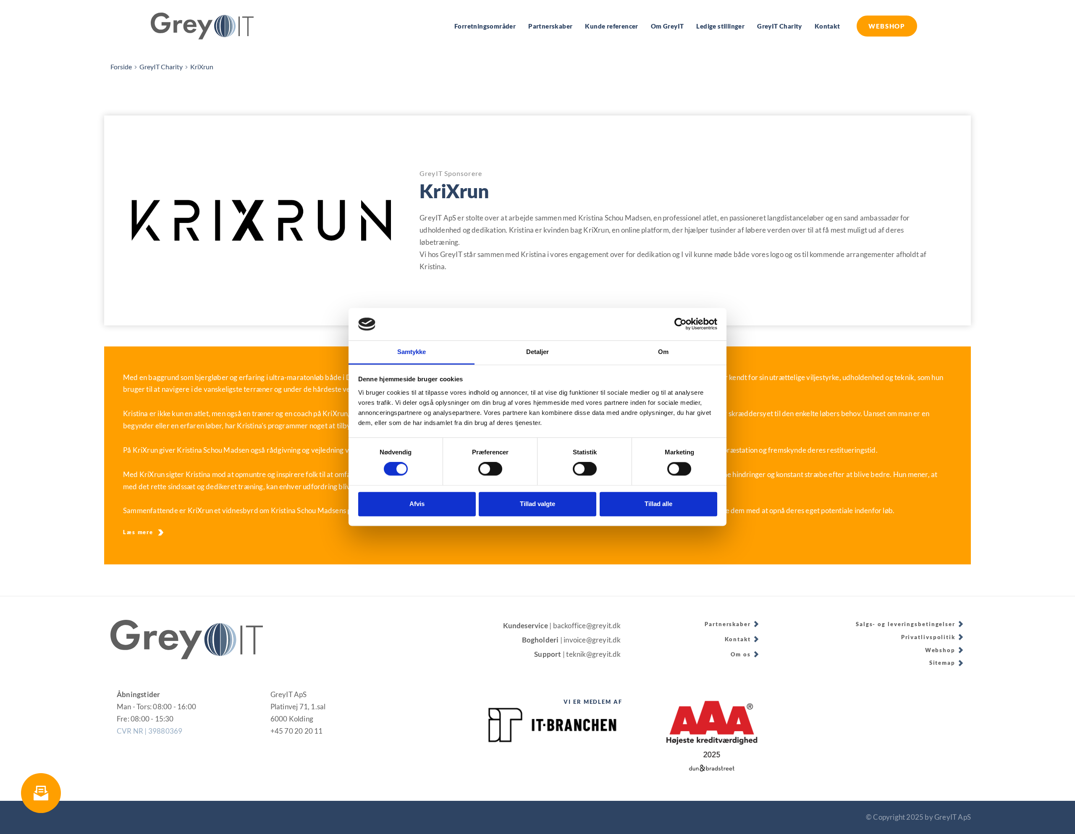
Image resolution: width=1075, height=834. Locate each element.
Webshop (940, 650)
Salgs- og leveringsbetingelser (905, 624)
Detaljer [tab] (537, 351)
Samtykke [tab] (411, 351)
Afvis (417, 503)
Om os (741, 654)
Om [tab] (663, 351)
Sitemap (942, 662)
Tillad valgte (537, 503)
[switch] (490, 469)
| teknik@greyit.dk (592, 654)
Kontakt (738, 639)
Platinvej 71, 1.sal (298, 706)
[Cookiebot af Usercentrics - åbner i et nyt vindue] (680, 324)
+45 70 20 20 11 (296, 730)
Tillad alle (658, 503)
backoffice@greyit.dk (587, 625)
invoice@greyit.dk (593, 639)
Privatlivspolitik (928, 637)
